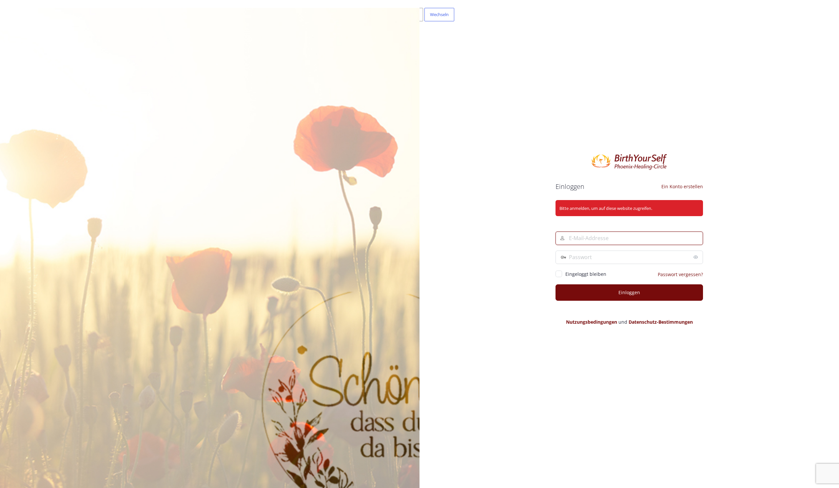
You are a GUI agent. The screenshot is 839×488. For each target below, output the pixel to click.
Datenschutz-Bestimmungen (661, 322)
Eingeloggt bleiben (585, 274)
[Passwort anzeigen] (696, 257)
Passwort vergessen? (680, 274)
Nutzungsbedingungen (591, 322)
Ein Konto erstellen (682, 186)
